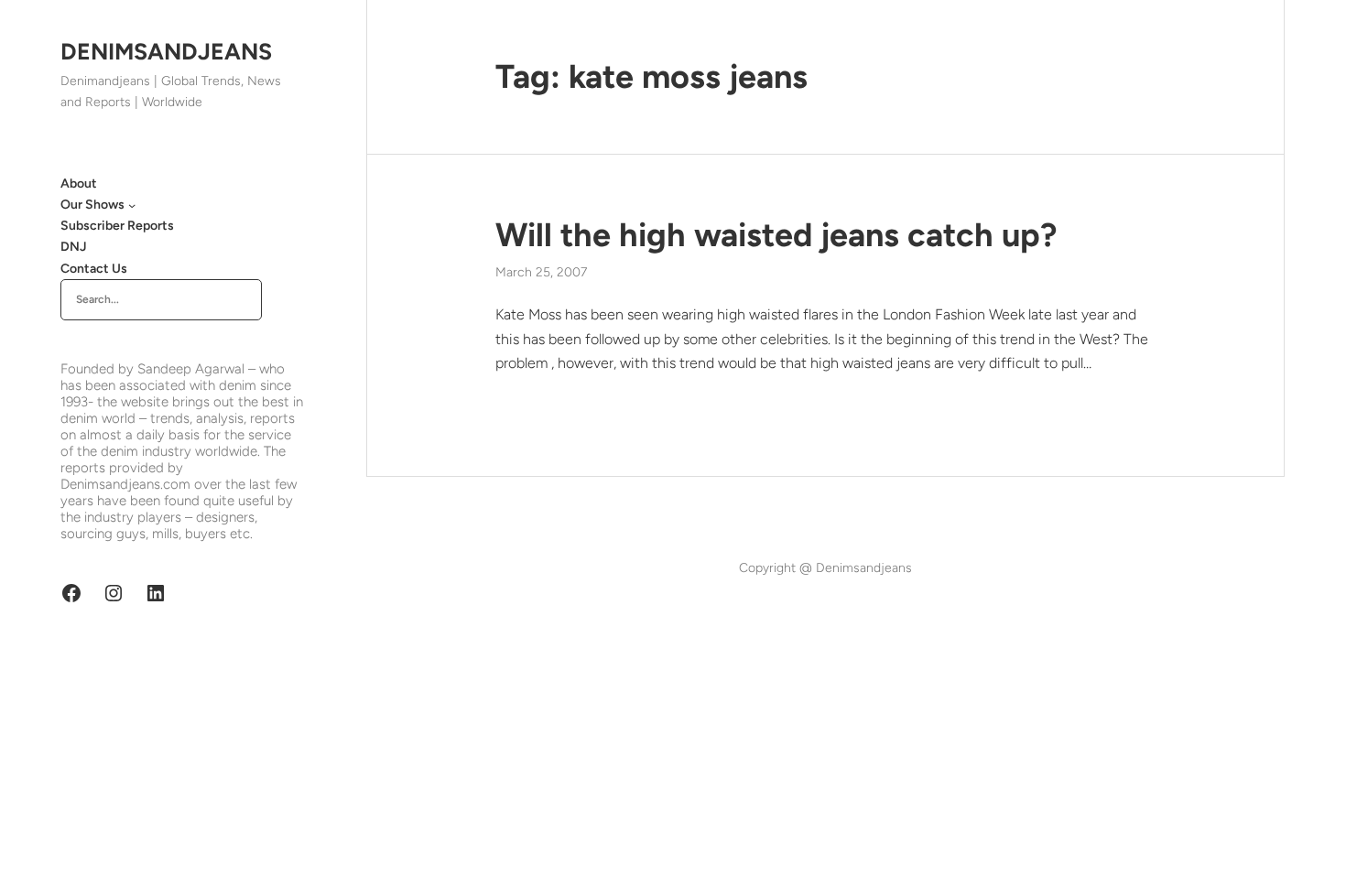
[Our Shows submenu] (132, 205)
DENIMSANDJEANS (166, 51)
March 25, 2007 (541, 272)
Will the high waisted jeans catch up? (776, 234)
